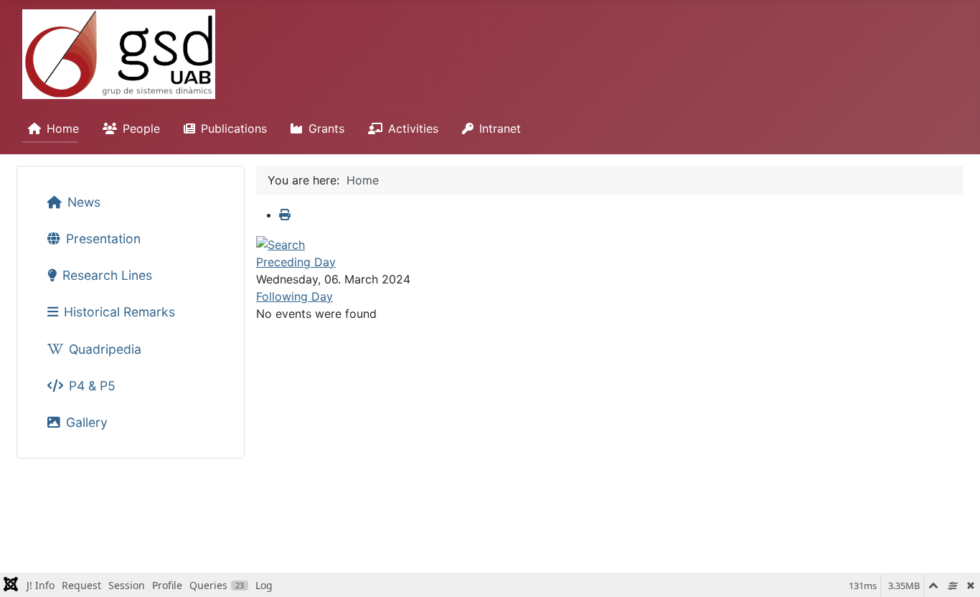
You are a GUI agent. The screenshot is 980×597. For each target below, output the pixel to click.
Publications (234, 128)
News (83, 202)
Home (63, 128)
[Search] (280, 243)
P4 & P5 (92, 385)
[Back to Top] (955, 570)
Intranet (500, 128)
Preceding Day (296, 262)
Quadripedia (105, 349)
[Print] (285, 214)
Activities (413, 128)
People (141, 128)
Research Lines (107, 275)
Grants (326, 128)
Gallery (87, 422)
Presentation (103, 238)
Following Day (294, 296)
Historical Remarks (119, 311)
